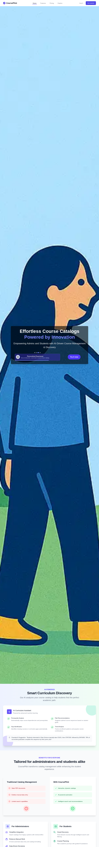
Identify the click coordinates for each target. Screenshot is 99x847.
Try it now (74, 357)
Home (34, 3)
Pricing (52, 3)
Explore (60, 3)
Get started (90, 3)
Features (43, 3)
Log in (81, 3)
